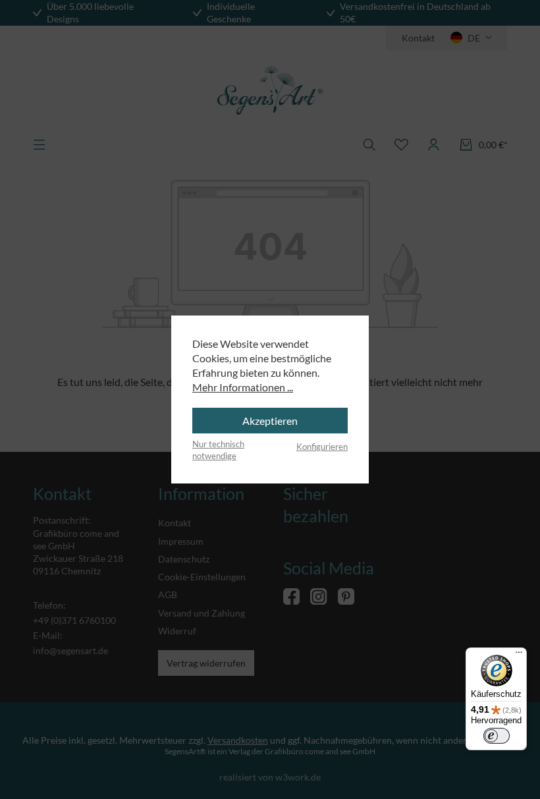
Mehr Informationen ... (242, 387)
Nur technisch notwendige (218, 450)
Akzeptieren (270, 420)
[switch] (496, 736)
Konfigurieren (322, 446)
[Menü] (519, 655)
